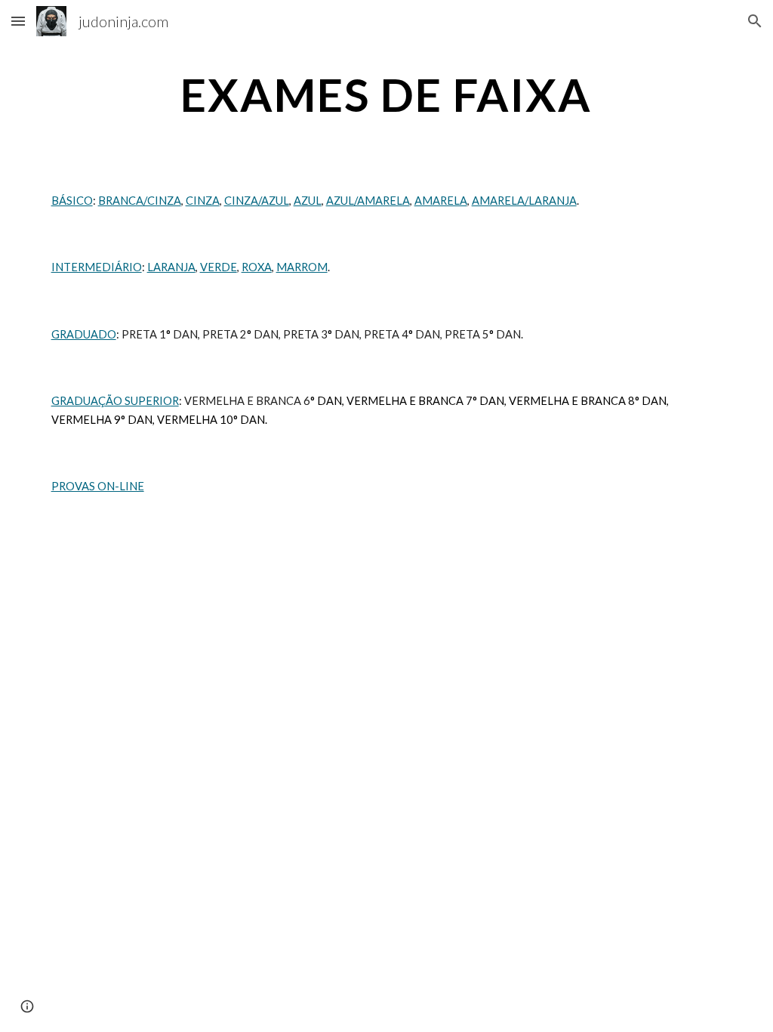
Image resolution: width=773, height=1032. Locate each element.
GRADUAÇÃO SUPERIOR (115, 400)
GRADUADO (83, 334)
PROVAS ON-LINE (97, 486)
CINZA (203, 200)
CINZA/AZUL (256, 200)
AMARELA (440, 200)
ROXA (257, 267)
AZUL (308, 200)
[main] (386, 94)
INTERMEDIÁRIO (96, 267)
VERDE (218, 267)
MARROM (302, 267)
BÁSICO (72, 200)
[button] (18, 21)
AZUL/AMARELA (368, 200)
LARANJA (171, 267)
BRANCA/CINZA (139, 200)
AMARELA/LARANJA (524, 200)
